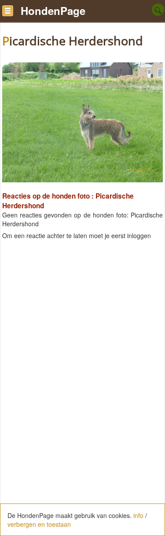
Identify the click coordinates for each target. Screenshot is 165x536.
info (138, 515)
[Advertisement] (82, 333)
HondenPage (53, 10)
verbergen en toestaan (39, 524)
